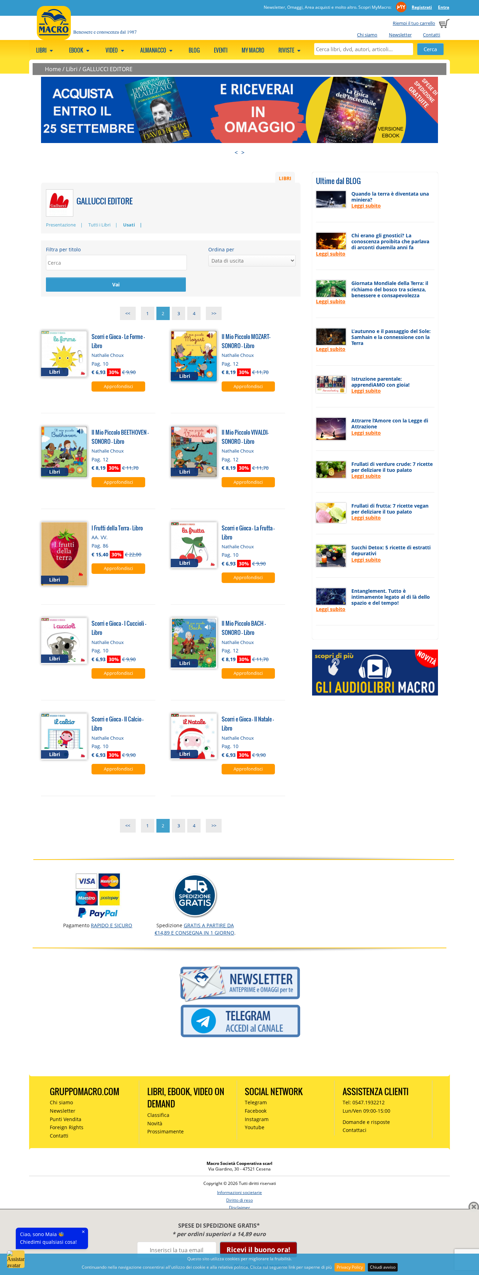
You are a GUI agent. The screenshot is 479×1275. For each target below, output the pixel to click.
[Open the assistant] (16, 1259)
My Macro (253, 50)
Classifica (158, 1115)
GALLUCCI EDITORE (107, 69)
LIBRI (285, 178)
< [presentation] (236, 152)
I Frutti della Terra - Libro (117, 528)
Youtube (254, 1127)
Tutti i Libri (99, 225)
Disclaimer (239, 1207)
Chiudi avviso (383, 1267)
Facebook (256, 1110)
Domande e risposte (366, 1122)
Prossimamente (165, 1131)
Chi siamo (367, 35)
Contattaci (354, 1130)
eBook (76, 50)
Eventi (221, 50)
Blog (194, 50)
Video (112, 50)
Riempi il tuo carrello (414, 23)
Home (53, 69)
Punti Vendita (65, 1119)
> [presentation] (242, 152)
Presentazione (61, 225)
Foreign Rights (66, 1127)
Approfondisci (118, 386)
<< (127, 313)
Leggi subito (366, 205)
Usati (129, 225)
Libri (42, 50)
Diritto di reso (239, 1200)
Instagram (257, 1119)
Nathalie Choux (108, 355)
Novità (154, 1123)
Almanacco (153, 50)
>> (213, 313)
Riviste (286, 50)
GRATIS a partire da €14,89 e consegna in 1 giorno (194, 929)
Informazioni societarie (239, 1192)
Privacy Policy (350, 1267)
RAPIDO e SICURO (111, 925)
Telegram (256, 1102)
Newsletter (400, 35)
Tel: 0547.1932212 (364, 1102)
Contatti (431, 35)
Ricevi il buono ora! (258, 1249)
